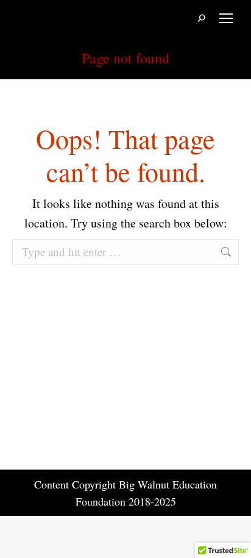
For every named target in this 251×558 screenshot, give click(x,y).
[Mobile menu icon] (226, 18)
